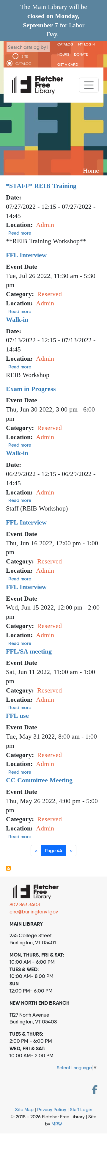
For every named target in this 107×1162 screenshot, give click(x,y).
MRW (56, 1124)
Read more (19, 233)
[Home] (37, 85)
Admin (45, 224)
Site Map (24, 1109)
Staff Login (81, 1109)
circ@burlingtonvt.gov (34, 912)
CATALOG (23, 64)
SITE (24, 56)
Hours (63, 54)
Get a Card (67, 64)
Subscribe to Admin (8, 868)
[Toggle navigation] (89, 85)
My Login (86, 44)
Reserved (49, 294)
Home (91, 170)
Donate (81, 54)
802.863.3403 (25, 904)
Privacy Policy (51, 1109)
